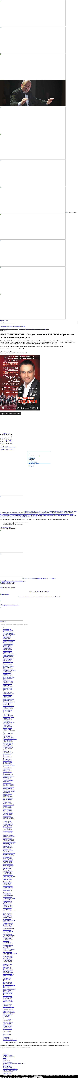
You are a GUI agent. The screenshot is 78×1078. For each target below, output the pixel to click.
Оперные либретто (8, 1071)
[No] (42, 1077)
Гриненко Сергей (7, 726)
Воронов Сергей (7, 710)
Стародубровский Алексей (10, 953)
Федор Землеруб (7, 983)
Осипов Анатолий (8, 888)
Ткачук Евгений (7, 971)
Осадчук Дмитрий (8, 887)
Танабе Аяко (6, 965)
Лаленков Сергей (7, 822)
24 (2, 443)
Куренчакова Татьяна (8, 818)
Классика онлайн (7, 1067)
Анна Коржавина (7, 651)
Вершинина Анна (7, 700)
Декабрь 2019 (6, 433)
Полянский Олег (7, 902)
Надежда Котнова (7, 871)
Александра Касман (8, 642)
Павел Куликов (7, 893)
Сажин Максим (7, 930)
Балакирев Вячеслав (8, 666)
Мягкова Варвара (7, 868)
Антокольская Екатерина (9, 653)
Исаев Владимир (7, 772)
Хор (20, 329)
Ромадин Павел (7, 921)
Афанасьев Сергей (8, 662)
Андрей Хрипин (7, 649)
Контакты (9, 326)
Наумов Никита (7, 872)
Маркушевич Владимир (9, 842)
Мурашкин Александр (9, 865)
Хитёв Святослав (7, 996)
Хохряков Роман (7, 998)
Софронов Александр (8, 949)
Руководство (3, 326)
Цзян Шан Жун (7, 1005)
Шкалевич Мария (7, 1024)
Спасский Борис (7, 950)
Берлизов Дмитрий (8, 681)
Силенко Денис (7, 942)
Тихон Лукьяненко (8, 969)
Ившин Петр (6, 769)
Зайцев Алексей (7, 759)
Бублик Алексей (7, 684)
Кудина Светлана (7, 811)
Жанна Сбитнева (7, 756)
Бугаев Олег (6, 685)
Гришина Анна (7, 729)
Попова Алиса (7, 904)
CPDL (4, 1058)
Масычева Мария (7, 844)
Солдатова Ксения (8, 945)
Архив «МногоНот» (8, 1062)
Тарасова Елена (7, 967)
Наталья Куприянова (37, 329)
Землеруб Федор (7, 763)
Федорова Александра (9, 985)
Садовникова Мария (8, 928)
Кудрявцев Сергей (8, 813)
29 (11, 443)
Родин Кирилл (7, 919)
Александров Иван (8, 644)
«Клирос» (5, 1053)
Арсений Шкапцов (8, 656)
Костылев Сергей (7, 799)
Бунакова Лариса (7, 688)
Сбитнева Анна (7, 938)
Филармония (10, 329)
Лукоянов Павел (7, 829)
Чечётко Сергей (7, 1015)
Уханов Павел (6, 979)
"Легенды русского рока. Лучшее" (32, 511)
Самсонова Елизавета (8, 935)
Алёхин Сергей (7, 648)
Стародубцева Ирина (8, 954)
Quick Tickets (6, 1060)
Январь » (13, 446)
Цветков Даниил (7, 1004)
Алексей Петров (7, 647)
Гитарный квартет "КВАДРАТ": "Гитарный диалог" (29, 514)
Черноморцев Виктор (8, 1011)
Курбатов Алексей (8, 817)
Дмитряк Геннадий (8, 741)
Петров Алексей (7, 897)
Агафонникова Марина (9, 634)
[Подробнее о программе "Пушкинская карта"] (11, 511)
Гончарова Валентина (8, 722)
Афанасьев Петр (7, 660)
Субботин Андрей (8, 957)
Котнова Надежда (7, 803)
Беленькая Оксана (7, 674)
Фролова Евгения (7, 991)
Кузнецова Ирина (7, 814)
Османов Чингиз (7, 890)
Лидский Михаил (7, 827)
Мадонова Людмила (8, 835)
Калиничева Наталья (8, 776)
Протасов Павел (7, 908)
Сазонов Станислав (8, 931)
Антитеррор (3, 621)
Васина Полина (7, 696)
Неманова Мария (7, 873)
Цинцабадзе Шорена (8, 1007)
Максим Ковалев (7, 838)
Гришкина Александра (9, 730)
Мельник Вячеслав (8, 847)
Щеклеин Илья (7, 1031)
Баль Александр (7, 667)
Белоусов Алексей (7, 678)
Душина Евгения (7, 748)
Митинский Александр (9, 853)
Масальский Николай (8, 843)
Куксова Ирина (7, 816)
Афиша (5, 329)
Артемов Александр (8, 657)
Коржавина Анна (7, 792)
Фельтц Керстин (7, 986)
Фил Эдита (6, 987)
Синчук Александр (8, 943)
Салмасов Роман (7, 934)
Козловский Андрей (8, 784)
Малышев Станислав (8, 839)
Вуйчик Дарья (6, 711)
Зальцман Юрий (7, 761)
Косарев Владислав (8, 798)
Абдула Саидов (7, 629)
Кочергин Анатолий (8, 805)
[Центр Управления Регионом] (9, 605)
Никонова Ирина (7, 879)
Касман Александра (8, 780)
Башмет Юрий (7, 673)
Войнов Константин (8, 706)
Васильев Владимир (8, 693)
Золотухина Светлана (8, 765)
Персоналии (29, 329)
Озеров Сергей (7, 884)
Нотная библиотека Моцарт (10, 1069)
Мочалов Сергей (7, 862)
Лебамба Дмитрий (8, 824)
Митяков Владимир (8, 854)
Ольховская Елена (7, 886)
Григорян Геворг (7, 723)
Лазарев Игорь (7, 821)
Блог (1, 329)
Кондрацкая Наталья (8, 789)
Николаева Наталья (8, 877)
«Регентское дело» (8, 1055)
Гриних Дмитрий (7, 728)
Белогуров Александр (8, 677)
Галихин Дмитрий (8, 715)
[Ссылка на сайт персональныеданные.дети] (39, 591)
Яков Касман (6, 1037)
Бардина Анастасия (8, 668)
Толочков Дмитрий (8, 972)
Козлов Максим (7, 783)
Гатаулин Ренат (7, 718)
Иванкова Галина (7, 767)
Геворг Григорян (7, 719)
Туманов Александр (8, 974)
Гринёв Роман (6, 725)
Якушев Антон (7, 1038)
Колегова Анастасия (8, 787)
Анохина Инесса (7, 652)
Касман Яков (6, 781)
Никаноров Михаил (8, 875)
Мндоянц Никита (7, 857)
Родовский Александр (9, 920)
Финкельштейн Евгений (9, 989)
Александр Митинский (9, 640)
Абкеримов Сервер (8, 630)
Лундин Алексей (7, 832)
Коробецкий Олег (7, 794)
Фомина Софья (7, 990)
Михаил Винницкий (8, 855)
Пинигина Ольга (7, 899)
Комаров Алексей (7, 788)
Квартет (23, 329)
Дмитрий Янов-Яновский (10, 739)
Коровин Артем (7, 795)
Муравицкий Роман (8, 864)
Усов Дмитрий (7, 978)
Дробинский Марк (8, 747)
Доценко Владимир (8, 745)
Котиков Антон (7, 800)
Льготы (23, 326)
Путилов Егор (6, 909)
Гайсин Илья (6, 714)
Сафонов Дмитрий (8, 937)
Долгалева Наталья (8, 743)
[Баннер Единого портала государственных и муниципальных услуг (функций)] (39, 596)
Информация (16, 326)
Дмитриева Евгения (8, 737)
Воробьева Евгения (8, 708)
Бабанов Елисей (7, 664)
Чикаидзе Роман (7, 1016)
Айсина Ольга (7, 637)
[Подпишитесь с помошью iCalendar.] (8, 446)
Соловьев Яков (7, 946)
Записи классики (7, 1066)
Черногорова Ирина (8, 1009)
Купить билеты (4, 320)
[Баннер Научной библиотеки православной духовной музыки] (39, 578)
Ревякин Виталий (7, 917)
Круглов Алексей (7, 810)
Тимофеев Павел (7, 968)
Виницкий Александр (9, 701)
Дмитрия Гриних (7, 740)
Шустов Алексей (7, 1027)
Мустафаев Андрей (8, 866)
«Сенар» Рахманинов (8, 1056)
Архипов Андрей (7, 659)
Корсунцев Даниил (8, 796)
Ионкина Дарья (7, 770)
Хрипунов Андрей (8, 1001)
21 (10, 441)
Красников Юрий (7, 807)
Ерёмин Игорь (7, 754)
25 (4, 443)
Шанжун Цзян (7, 1020)
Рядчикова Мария (7, 926)
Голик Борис (6, 721)
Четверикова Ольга (8, 1013)
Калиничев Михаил (8, 774)
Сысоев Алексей (7, 961)
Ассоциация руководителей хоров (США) (14, 1063)
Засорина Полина (7, 762)
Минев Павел (6, 851)
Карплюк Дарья (7, 778)
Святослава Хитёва (8, 939)
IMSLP (5, 1059)
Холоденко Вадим (7, 997)
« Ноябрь (2, 446)
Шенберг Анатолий (8, 1022)
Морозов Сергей (7, 861)
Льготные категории (5, 527)
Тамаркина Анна (7, 964)
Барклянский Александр (9, 670)
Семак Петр (6, 941)
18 (4, 441)
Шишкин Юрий (7, 1023)
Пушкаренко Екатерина (9, 910)
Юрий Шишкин (7, 1034)
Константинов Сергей (9, 791)
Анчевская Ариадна (8, 655)
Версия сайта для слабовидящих (12, 413)
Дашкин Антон (7, 734)
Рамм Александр (7, 916)
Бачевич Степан (7, 671)
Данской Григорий (8, 733)
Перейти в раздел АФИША (7, 449)
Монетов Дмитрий (8, 860)
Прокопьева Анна (7, 906)
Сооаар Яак (6, 947)
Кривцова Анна (7, 809)
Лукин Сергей (7, 828)
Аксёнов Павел (7, 638)
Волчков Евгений (7, 707)
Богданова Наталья (8, 682)
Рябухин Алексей (7, 924)
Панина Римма (7, 894)
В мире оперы (6, 1064)
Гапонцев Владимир (8, 717)
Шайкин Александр (8, 1019)
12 (6, 440)
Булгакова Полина (8, 686)
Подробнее (39, 1077)
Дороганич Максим (8, 744)
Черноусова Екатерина (9, 1012)
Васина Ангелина (7, 695)
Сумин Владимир (7, 958)
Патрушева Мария (8, 895)
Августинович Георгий (9, 631)
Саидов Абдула (7, 932)
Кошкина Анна (7, 806)
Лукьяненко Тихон (8, 831)
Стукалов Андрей (7, 956)
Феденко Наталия (7, 982)
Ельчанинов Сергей (8, 752)
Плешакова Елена (7, 901)
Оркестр (16, 329)
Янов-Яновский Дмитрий (10, 1040)
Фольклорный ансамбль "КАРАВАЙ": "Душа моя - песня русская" (24, 516)
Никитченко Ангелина (9, 876)
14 (10, 440)
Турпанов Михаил (8, 975)
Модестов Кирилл (7, 858)
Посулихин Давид (7, 905)
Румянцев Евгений (8, 923)
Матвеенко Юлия (7, 846)
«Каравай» (46, 329)
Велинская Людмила (8, 699)
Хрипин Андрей (7, 1000)
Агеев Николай (7, 636)
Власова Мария (7, 703)
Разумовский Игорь (8, 913)
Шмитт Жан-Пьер (7, 1026)
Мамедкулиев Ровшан (8, 840)
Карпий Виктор (7, 777)
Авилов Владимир (8, 633)
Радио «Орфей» (7, 1073)
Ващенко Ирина (7, 697)
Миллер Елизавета (8, 850)
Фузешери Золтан (7, 993)
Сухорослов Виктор (8, 960)
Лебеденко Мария (7, 825)
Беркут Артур (6, 679)
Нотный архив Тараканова (10, 1070)
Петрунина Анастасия (9, 898)
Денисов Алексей (7, 736)
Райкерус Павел (7, 915)
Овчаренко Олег (7, 882)
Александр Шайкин (8, 641)
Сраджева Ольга (7, 952)
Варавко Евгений (7, 692)
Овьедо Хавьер (7, 883)
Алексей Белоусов (7, 645)
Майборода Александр (9, 836)
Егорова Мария (7, 751)
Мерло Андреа (7, 849)
